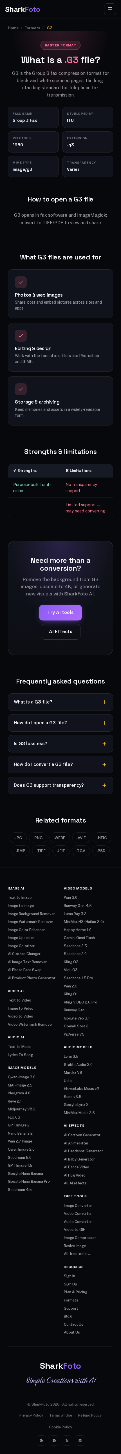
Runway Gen (74, 1010)
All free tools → (77, 1254)
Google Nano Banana (25, 1173)
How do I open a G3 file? (40, 722)
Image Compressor (80, 1238)
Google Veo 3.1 (77, 1018)
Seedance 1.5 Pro (78, 978)
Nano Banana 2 (20, 1133)
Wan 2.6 (70, 986)
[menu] (110, 9)
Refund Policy (90, 1415)
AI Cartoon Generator (82, 1135)
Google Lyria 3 (76, 1105)
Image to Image (21, 906)
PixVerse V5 (74, 1034)
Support (71, 1308)
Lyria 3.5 (71, 1056)
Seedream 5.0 (20, 1157)
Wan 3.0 (70, 897)
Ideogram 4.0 (19, 1093)
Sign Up (70, 1284)
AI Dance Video (76, 1167)
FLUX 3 (14, 1117)
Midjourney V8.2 (21, 1109)
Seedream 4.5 (20, 1190)
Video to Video (20, 1016)
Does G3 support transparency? (49, 785)
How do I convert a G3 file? (43, 764)
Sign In (69, 1276)
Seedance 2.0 (75, 954)
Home (13, 28)
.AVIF (81, 837)
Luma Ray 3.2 (75, 914)
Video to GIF (74, 1229)
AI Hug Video (75, 1175)
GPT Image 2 (19, 1125)
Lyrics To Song (20, 1055)
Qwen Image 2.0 (21, 1149)
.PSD (101, 850)
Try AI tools (60, 612)
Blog (68, 1316)
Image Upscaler (21, 938)
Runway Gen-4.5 (78, 906)
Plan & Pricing (75, 1292)
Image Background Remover (31, 914)
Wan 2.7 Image (20, 1141)
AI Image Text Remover (27, 962)
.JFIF (61, 850)
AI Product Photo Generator (31, 978)
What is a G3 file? (33, 702)
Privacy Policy (31, 1415)
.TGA (81, 850)
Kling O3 (71, 962)
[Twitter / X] (67, 1440)
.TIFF (41, 850)
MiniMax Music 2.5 (79, 1113)
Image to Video (20, 1008)
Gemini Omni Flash (79, 938)
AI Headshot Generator (83, 1151)
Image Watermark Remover (30, 922)
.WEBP (60, 837)
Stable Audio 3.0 (78, 1065)
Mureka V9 (73, 1072)
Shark (22, 9)
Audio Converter (78, 1222)
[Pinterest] (41, 1440)
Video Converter (78, 1213)
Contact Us (73, 1324)
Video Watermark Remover (30, 1024)
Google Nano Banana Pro (29, 1181)
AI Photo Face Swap (25, 970)
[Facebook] (54, 1440)
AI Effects (60, 631)
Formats (32, 28)
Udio (68, 1081)
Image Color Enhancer (26, 930)
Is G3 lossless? (30, 743)
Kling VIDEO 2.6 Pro (80, 1002)
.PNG (38, 837)
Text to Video (19, 1000)
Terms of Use (60, 1415)
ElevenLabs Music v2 (81, 1088)
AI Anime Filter (76, 1143)
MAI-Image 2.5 (20, 1085)
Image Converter (78, 1206)
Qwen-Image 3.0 (21, 1077)
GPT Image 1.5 (20, 1165)
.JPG (18, 837)
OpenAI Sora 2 (76, 1026)
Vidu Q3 (71, 970)
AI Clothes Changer (24, 954)
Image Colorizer (21, 946)
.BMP (20, 850)
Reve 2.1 (15, 1101)
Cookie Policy (60, 1427)
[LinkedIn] (80, 1440)
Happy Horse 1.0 (77, 930)
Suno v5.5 (72, 1097)
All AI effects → (77, 1183)
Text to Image (20, 897)
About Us (72, 1332)
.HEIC (102, 837)
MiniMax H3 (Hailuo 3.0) (84, 922)
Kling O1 (71, 994)
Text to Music (19, 1047)
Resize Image (75, 1246)
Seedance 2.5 (75, 946)
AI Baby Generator (79, 1159)
